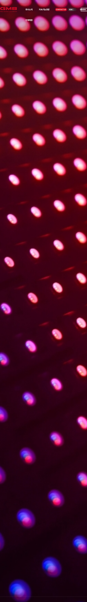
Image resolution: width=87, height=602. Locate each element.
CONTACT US (61, 9)
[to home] (8, 9)
